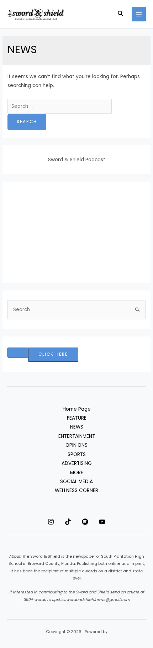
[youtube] (102, 521)
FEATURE (76, 418)
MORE (76, 472)
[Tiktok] (68, 521)
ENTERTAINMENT (76, 436)
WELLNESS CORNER (76, 490)
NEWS (76, 427)
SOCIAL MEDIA (76, 481)
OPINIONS (76, 445)
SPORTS (77, 454)
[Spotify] (85, 521)
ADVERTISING (77, 463)
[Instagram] (51, 521)
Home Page (77, 409)
